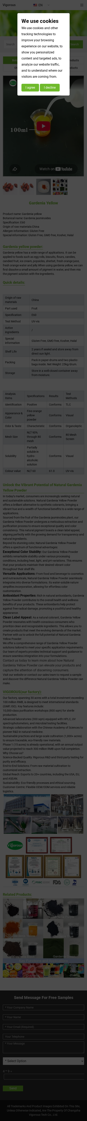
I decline (50, 87)
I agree (30, 87)
